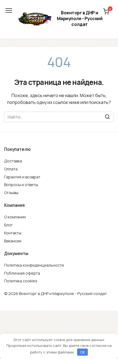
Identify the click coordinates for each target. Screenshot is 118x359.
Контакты (12, 232)
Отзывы (11, 192)
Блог (8, 224)
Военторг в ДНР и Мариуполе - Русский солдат (80, 18)
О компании (15, 216)
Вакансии (12, 240)
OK (82, 352)
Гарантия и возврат (22, 177)
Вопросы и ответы (21, 184)
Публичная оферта (22, 273)
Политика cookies (20, 280)
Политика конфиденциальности (34, 265)
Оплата (11, 169)
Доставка (13, 161)
